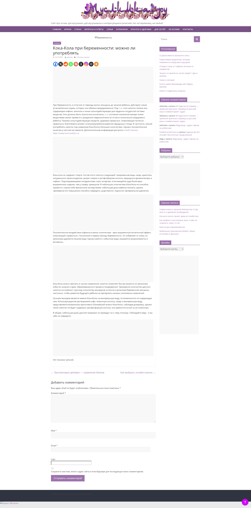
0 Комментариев (83, 57)
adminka (70, 57)
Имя (53, 430)
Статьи (77, 29)
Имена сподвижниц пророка (172, 91)
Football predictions (168, 132)
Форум (67, 29)
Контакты (188, 29)
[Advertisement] (103, 85)
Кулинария (122, 29)
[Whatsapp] (71, 64)
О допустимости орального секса (174, 55)
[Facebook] (55, 64)
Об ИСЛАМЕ (174, 29)
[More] (96, 64)
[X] (60, 64)
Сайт (53, 459)
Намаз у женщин (167, 80)
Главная (57, 29)
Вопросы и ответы (94, 29)
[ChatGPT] (91, 64)
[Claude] (76, 64)
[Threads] (81, 64)
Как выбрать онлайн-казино (138, 372)
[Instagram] (86, 64)
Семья (110, 29)
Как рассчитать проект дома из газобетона (178, 216)
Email (54, 445)
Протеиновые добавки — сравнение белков (77, 372)
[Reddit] (65, 64)
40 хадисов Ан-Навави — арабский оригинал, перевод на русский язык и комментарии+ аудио (178, 109)
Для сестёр (160, 29)
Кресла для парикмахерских (172, 227)
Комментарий (58, 393)
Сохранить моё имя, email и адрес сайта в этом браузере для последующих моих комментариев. (97, 471)
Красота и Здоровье (141, 29)
